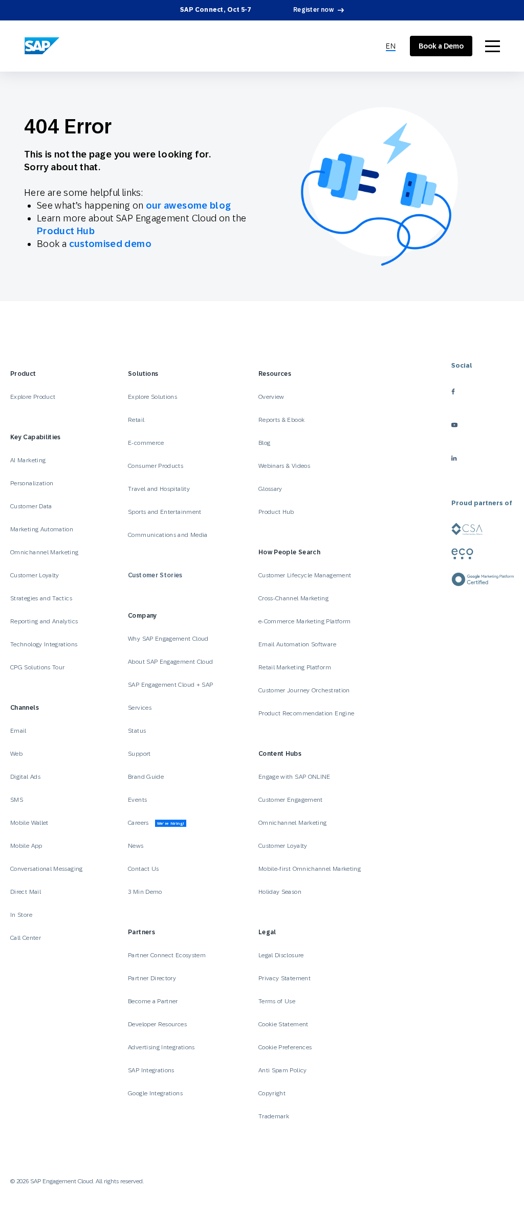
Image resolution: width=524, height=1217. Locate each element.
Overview (271, 396)
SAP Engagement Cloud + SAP (170, 684)
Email (18, 730)
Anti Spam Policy (282, 1070)
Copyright (272, 1093)
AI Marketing (28, 460)
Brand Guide (146, 776)
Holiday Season (279, 891)
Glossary (270, 488)
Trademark (273, 1116)
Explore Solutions (152, 396)
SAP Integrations (151, 1070)
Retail (136, 419)
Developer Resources (158, 1024)
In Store (21, 914)
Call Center (25, 937)
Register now (313, 9)
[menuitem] (390, 46)
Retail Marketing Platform (294, 667)
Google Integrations (155, 1093)
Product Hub (66, 231)
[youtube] (482, 424)
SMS (16, 799)
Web (16, 753)
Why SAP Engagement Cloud (168, 638)
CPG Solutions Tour (37, 667)
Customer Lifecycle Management (304, 575)
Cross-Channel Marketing (293, 598)
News (135, 845)
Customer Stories (155, 575)
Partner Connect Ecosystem (167, 955)
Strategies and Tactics (41, 598)
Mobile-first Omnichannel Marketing (309, 868)
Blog (264, 442)
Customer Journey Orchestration (304, 690)
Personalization (31, 483)
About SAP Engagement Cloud (170, 661)
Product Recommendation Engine (306, 713)
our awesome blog (188, 205)
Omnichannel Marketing (44, 552)
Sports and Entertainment (165, 511)
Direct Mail (25, 891)
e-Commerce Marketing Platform (304, 621)
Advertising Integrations (162, 1047)
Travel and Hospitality (159, 488)
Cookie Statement (283, 1024)
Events (137, 799)
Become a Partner (153, 1001)
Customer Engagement (290, 799)
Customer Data (31, 506)
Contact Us (143, 868)
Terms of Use (276, 1001)
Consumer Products (155, 465)
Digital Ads (25, 776)
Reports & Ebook (281, 419)
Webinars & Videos (284, 465)
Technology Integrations (43, 644)
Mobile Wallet (29, 822)
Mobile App (26, 845)
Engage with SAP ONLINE (294, 776)
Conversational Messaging (46, 868)
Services (139, 707)
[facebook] (482, 391)
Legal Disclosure (281, 955)
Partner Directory (152, 978)
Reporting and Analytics (44, 621)
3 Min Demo (145, 891)
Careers (156, 822)
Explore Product (32, 396)
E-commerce (146, 442)
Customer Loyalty (34, 575)
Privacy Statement (284, 978)
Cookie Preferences (285, 1047)
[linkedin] (482, 457)
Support (139, 753)
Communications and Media (168, 534)
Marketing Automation (41, 529)
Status (137, 730)
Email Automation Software (297, 644)
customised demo (110, 243)
